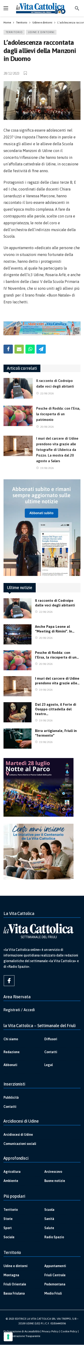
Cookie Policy (69, 1331)
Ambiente (11, 1181)
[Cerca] (77, 8)
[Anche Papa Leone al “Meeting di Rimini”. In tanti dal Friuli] (18, 634)
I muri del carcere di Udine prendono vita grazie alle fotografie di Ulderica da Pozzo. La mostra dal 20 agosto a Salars (57, 449)
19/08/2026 (47, 468)
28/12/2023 (11, 73)
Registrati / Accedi (19, 1010)
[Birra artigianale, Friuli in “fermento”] (18, 738)
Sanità (49, 1219)
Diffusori (50, 1039)
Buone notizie (54, 1181)
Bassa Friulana (14, 1293)
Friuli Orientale (15, 1284)
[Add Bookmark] (26, 73)
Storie (8, 1219)
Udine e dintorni (41, 32)
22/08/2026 (47, 393)
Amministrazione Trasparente (22, 1336)
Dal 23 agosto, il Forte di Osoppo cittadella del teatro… (55, 709)
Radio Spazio (54, 1237)
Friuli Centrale (55, 1275)
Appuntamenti (55, 1266)
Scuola (49, 1210)
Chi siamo (11, 1039)
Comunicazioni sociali (20, 1144)
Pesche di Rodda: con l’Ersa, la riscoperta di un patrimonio (58, 414)
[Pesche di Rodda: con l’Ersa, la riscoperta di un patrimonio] (18, 416)
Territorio (14, 32)
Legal (48, 1065)
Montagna (11, 1275)
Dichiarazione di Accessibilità (22, 1331)
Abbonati (10, 1065)
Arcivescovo (53, 1172)
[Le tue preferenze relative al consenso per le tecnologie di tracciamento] (8, 1336)
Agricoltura (12, 1172)
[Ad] (42, 328)
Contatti (50, 1052)
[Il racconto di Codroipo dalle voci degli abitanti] (18, 388)
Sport (8, 1228)
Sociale (9, 1237)
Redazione (12, 1052)
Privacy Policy (50, 1331)
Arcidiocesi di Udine (18, 1134)
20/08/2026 (47, 426)
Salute (49, 1228)
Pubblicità (11, 1097)
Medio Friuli (53, 1293)
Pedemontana (54, 1284)
